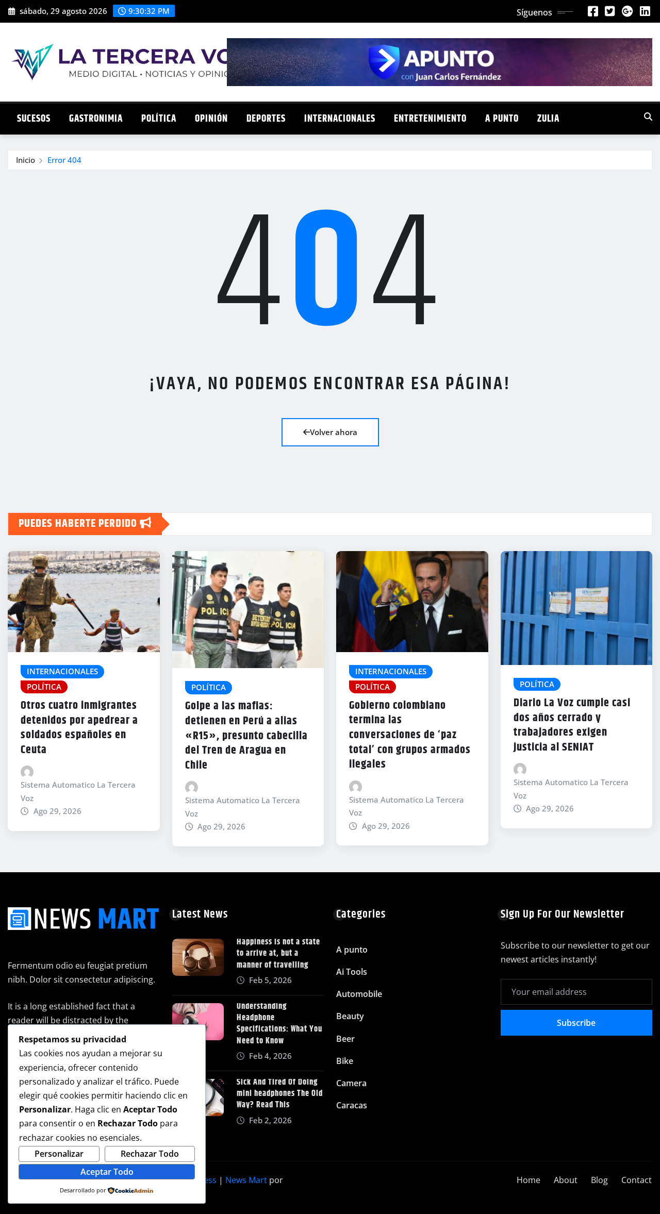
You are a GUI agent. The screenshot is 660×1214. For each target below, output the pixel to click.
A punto (502, 118)
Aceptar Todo (107, 1171)
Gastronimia (96, 118)
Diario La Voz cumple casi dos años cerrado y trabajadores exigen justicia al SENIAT (572, 725)
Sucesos (34, 118)
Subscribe (576, 1022)
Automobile (359, 994)
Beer (345, 1038)
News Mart (246, 1180)
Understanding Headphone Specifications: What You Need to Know (279, 1023)
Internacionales (339, 118)
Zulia (548, 118)
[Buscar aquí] (648, 116)
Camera (351, 1083)
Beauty (350, 1016)
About (566, 1180)
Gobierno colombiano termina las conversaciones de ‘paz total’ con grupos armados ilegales (410, 735)
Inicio (25, 160)
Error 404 (64, 160)
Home (528, 1180)
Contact (636, 1180)
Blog (599, 1180)
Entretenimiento (430, 118)
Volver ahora (333, 432)
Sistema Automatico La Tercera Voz (78, 791)
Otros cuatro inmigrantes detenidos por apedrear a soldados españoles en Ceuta (79, 728)
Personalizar (59, 1153)
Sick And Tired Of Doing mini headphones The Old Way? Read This (280, 1094)
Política (158, 118)
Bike (344, 1061)
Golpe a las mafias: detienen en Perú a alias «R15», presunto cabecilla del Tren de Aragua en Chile (246, 735)
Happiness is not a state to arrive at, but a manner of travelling (278, 954)
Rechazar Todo (150, 1153)
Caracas (351, 1105)
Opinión (211, 118)
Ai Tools (351, 971)
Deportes (266, 118)
